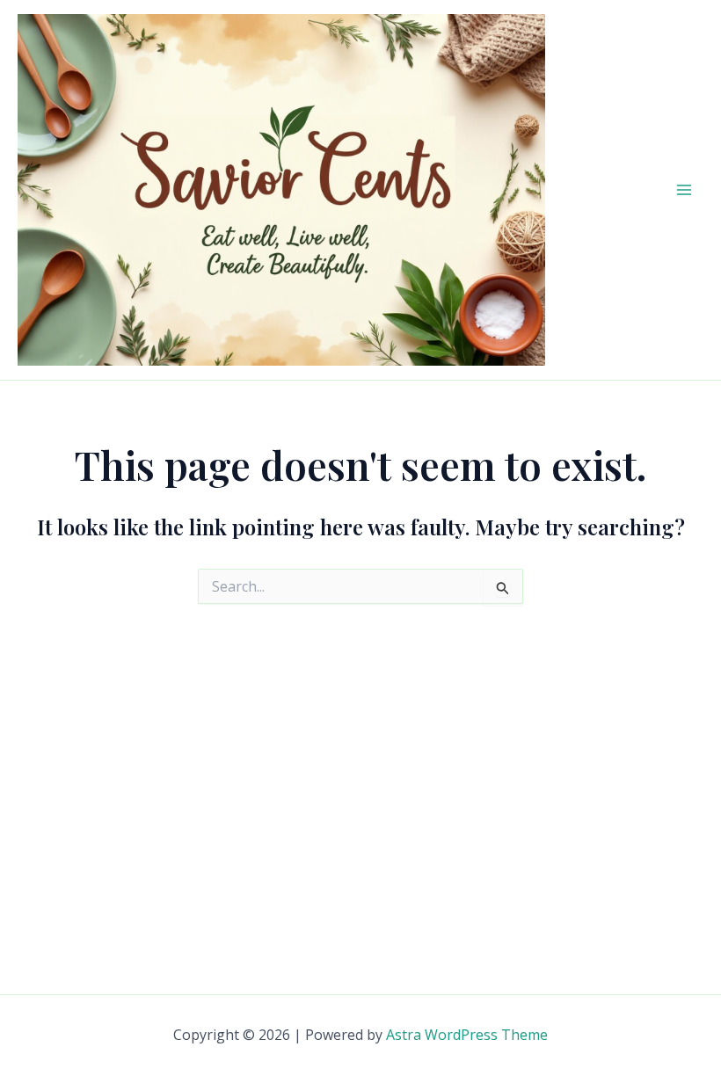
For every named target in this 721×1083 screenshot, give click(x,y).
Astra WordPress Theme (467, 1034)
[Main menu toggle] (684, 190)
